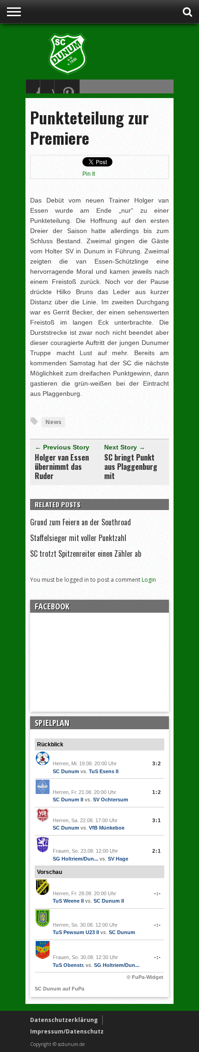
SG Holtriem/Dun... (75, 858)
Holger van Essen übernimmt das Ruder (62, 466)
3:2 (156, 763)
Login (149, 580)
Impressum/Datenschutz (67, 1031)
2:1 (156, 851)
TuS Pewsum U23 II (76, 932)
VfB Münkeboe (106, 828)
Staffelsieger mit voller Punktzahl (78, 537)
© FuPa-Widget (145, 977)
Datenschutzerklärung (64, 1020)
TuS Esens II (103, 771)
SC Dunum (66, 771)
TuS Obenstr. (68, 965)
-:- (157, 893)
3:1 (156, 820)
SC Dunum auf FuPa (59, 988)
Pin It (88, 174)
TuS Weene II (68, 901)
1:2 (156, 792)
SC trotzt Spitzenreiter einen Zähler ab (85, 553)
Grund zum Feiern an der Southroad (80, 522)
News (53, 422)
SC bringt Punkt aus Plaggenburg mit (130, 466)
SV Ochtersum (110, 799)
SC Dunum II (68, 799)
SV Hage (118, 858)
